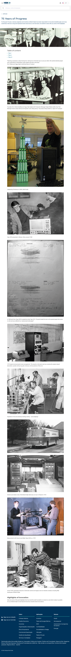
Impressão (27, 641)
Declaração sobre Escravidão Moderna (12, 641)
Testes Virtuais (40, 635)
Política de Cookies (36, 641)
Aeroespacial (57, 621)
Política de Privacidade (48, 641)
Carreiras (21, 624)
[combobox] (35, 8)
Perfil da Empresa (11, 643)
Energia (56, 628)
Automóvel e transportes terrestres (61, 624)
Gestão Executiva (24, 621)
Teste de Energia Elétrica (43, 621)
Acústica (38, 618)
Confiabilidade (40, 626)
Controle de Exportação (25, 632)
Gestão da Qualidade (25, 635)
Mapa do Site (59, 641)
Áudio (55, 618)
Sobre (20, 614)
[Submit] (3, 8)
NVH (37, 624)
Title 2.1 (10, 57)
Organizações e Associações (27, 626)
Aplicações (39, 614)
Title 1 (9, 53)
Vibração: (39, 632)
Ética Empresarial (24, 629)
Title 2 (10, 55)
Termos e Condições (24, 638)
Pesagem (39, 638)
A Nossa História (23, 618)
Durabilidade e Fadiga (42, 629)
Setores (56, 614)
